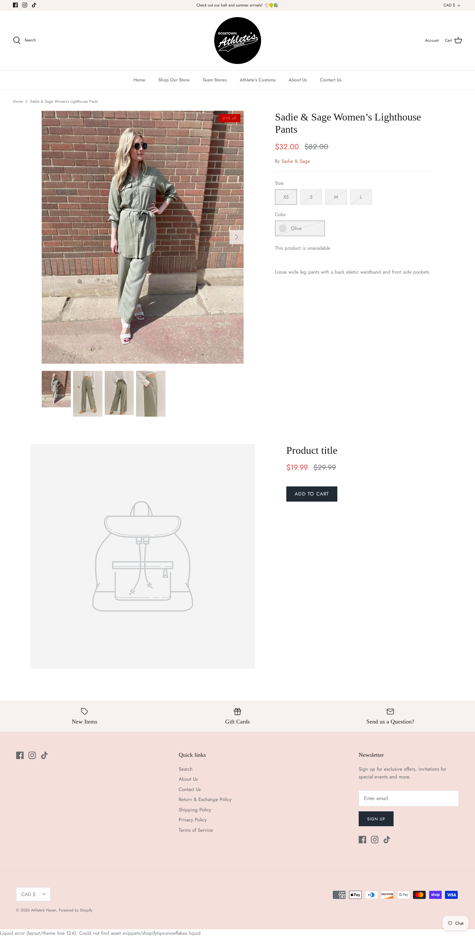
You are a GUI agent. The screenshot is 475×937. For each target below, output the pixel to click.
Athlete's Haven (43, 910)
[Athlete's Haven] (237, 40)
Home (139, 80)
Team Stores (215, 80)
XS (286, 197)
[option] (143, 237)
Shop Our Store (174, 80)
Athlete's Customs (258, 80)
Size (279, 183)
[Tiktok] (34, 5)
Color (280, 214)
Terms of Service (196, 830)
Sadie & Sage (295, 161)
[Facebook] (15, 5)
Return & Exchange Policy (205, 799)
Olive (296, 228)
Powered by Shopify (75, 910)
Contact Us (331, 80)
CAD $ (449, 5)
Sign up (376, 819)
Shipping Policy (195, 809)
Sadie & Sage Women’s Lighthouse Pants (64, 101)
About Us (298, 80)
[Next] (236, 237)
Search (186, 769)
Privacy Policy (193, 819)
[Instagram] (24, 5)
